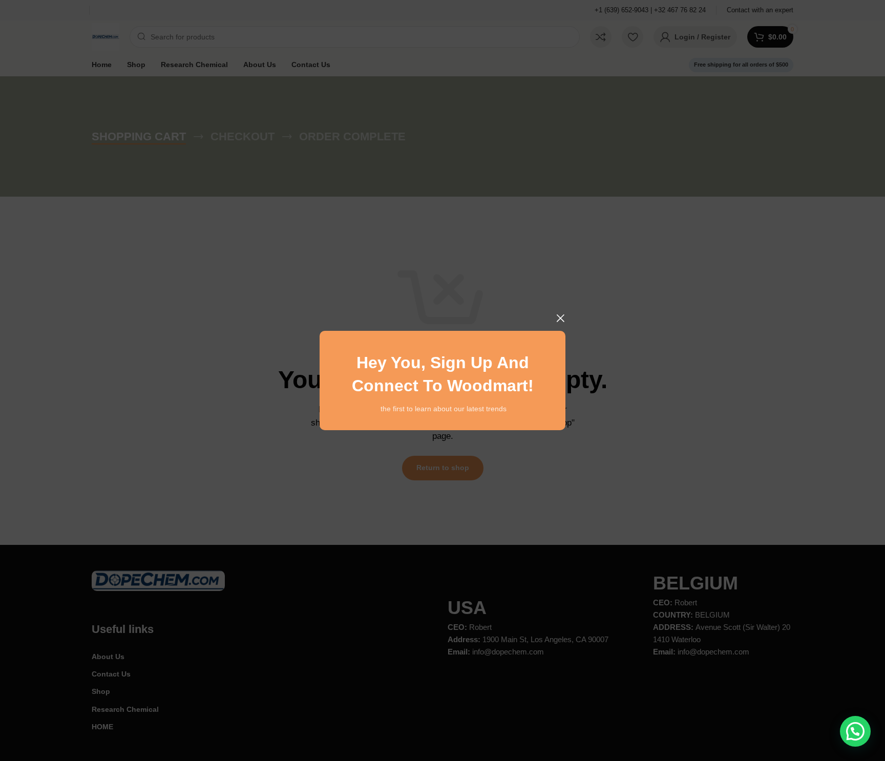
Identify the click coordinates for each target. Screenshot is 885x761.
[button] (855, 731)
